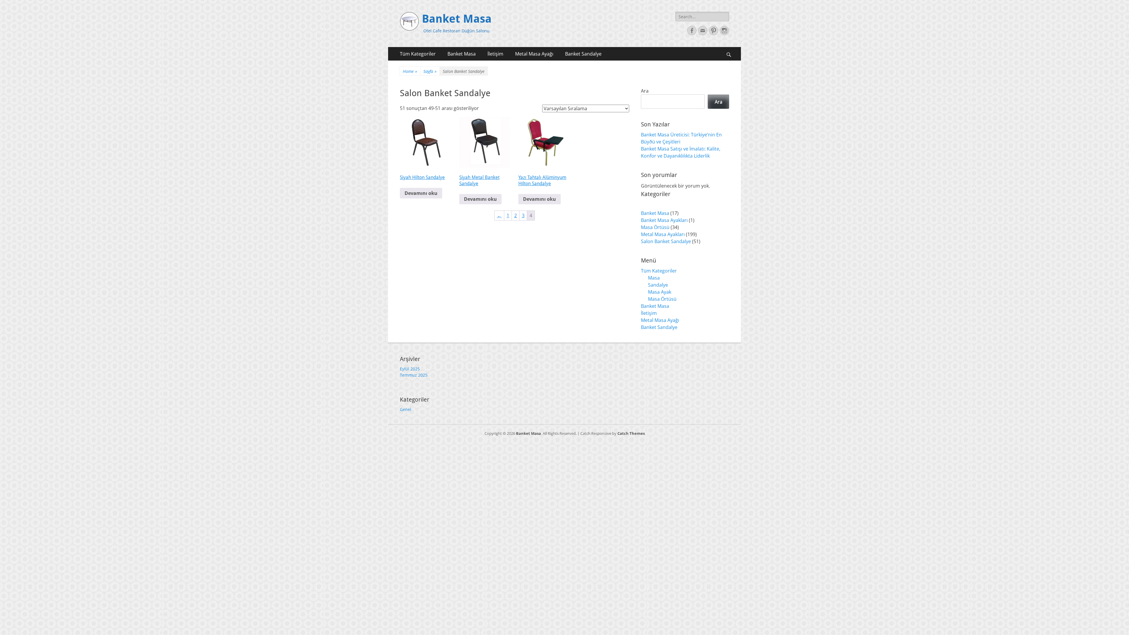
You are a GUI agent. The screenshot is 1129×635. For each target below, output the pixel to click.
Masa (654, 278)
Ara (645, 91)
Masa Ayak (659, 292)
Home (410, 71)
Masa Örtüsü (662, 299)
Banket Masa (457, 18)
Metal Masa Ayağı (534, 54)
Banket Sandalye (583, 54)
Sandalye (658, 285)
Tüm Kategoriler (418, 54)
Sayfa (430, 71)
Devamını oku (421, 193)
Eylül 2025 (410, 369)
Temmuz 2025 (413, 375)
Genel (405, 409)
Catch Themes (631, 433)
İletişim (495, 54)
